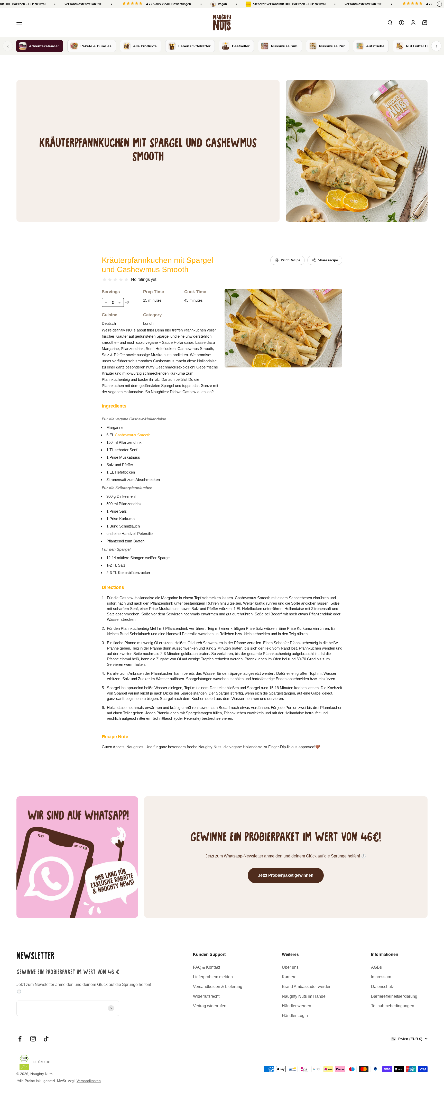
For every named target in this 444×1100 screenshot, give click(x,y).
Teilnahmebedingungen (392, 1006)
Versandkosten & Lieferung (217, 986)
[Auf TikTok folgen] (46, 1038)
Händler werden (296, 1006)
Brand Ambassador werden (306, 986)
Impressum (381, 977)
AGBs (376, 967)
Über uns (290, 967)
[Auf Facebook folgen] (19, 1038)
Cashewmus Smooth (132, 435)
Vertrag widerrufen (209, 1006)
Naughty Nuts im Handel (304, 996)
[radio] (104, 279)
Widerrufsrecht (206, 996)
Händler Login (295, 1015)
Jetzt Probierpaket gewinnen (285, 875)
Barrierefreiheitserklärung (394, 996)
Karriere (289, 977)
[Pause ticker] (439, 4)
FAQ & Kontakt (206, 967)
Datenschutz (382, 986)
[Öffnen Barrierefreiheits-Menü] (401, 22)
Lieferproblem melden (213, 977)
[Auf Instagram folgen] (33, 1038)
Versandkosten (89, 1081)
